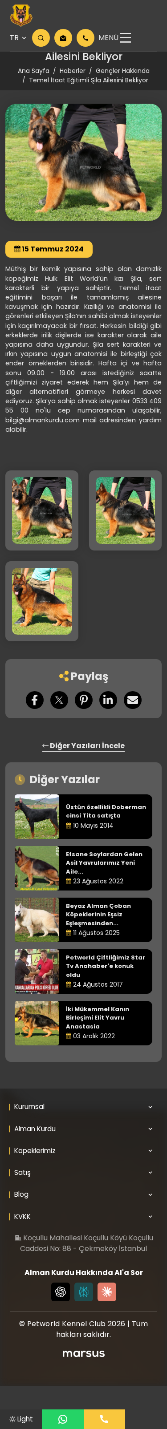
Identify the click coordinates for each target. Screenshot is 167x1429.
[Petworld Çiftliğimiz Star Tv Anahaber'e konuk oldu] (37, 971)
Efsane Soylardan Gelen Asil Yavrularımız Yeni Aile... (104, 863)
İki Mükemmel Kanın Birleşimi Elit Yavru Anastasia (97, 1018)
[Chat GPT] (60, 1292)
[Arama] (41, 38)
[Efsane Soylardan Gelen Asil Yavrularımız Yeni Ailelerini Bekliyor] (37, 868)
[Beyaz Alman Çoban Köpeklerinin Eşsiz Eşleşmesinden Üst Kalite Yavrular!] (37, 920)
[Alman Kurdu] (21, 15)
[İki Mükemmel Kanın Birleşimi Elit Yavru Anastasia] (37, 1023)
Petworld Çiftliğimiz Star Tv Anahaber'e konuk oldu (105, 966)
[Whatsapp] (63, 1419)
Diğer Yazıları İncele (87, 746)
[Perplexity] (83, 1292)
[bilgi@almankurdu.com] (63, 38)
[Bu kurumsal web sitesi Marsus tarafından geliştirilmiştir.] (84, 1354)
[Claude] (107, 1292)
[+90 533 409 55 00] (85, 38)
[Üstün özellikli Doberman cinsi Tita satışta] (37, 816)
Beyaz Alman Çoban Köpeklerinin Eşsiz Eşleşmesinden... (98, 914)
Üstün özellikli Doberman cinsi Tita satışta (106, 811)
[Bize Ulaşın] (105, 1419)
